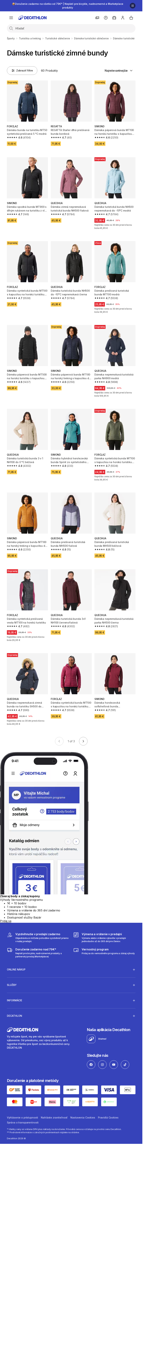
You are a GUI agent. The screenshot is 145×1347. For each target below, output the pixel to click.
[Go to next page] (83, 741)
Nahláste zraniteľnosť (54, 1117)
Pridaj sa (5, 921)
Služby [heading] (12, 984)
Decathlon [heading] (14, 1015)
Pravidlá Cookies (108, 1117)
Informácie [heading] (14, 1000)
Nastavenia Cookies (82, 1117)
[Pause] (132, 6)
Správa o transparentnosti (23, 1122)
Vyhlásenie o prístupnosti (22, 1117)
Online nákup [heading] (16, 969)
